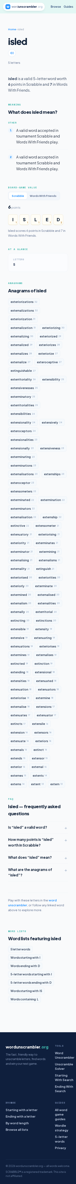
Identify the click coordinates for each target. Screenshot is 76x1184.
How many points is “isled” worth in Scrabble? (31, 842)
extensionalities (24, 439)
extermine (44, 698)
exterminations (23, 465)
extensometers (23, 491)
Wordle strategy (61, 1127)
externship (52, 517)
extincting (20, 620)
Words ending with (25, 966)
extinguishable (23, 370)
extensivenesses (24, 388)
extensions (45, 706)
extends (18, 758)
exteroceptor (22, 483)
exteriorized (50, 336)
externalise (20, 706)
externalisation (23, 517)
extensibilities (23, 413)
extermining (49, 551)
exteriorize (48, 353)
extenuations (22, 646)
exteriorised (21, 577)
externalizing (22, 336)
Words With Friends (43, 195)
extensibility (53, 379)
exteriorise (20, 698)
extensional (45, 672)
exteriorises (49, 646)
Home (12, 29)
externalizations (24, 310)
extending (19, 672)
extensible (20, 629)
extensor (40, 758)
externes (18, 775)
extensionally (22, 448)
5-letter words (61, 1139)
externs (18, 784)
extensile (40, 723)
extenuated (46, 681)
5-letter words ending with (31, 982)
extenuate (20, 741)
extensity (43, 629)
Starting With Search (64, 1077)
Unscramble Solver (64, 1066)
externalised (48, 594)
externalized (21, 345)
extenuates (20, 715)
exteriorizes (49, 345)
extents (40, 775)
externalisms (49, 560)
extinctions (46, 620)
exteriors (43, 741)
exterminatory (23, 396)
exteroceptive (49, 362)
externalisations (24, 474)
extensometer (47, 525)
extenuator (46, 715)
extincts (18, 723)
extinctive (20, 525)
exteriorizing (53, 328)
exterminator (22, 551)
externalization (23, 328)
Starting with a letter (21, 1110)
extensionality (23, 422)
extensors (42, 732)
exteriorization (23, 319)
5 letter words (20, 949)
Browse (56, 6)
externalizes (21, 353)
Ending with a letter (20, 1116)
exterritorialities (24, 405)
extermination (53, 500)
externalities (49, 603)
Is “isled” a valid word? (27, 827)
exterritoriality (23, 379)
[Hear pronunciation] (12, 53)
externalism (21, 603)
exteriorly (20, 586)
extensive (19, 638)
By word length (17, 1123)
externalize (20, 362)
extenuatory (21, 534)
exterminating (23, 457)
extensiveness (52, 448)
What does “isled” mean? (30, 857)
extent (37, 784)
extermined (21, 594)
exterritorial (46, 612)
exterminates (47, 543)
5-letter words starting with (31, 974)
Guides (68, 6)
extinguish (45, 568)
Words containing (25, 999)
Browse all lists (17, 1129)
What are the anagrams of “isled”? (30, 872)
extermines (20, 655)
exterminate (46, 586)
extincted (19, 663)
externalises (46, 655)
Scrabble (18, 195)
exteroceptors (23, 431)
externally (20, 612)
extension (19, 732)
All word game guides (61, 1114)
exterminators (23, 508)
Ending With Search (64, 1088)
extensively (52, 422)
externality (20, 568)
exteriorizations (24, 302)
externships (54, 474)
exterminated (22, 500)
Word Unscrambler (64, 1055)
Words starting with (25, 957)
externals (19, 749)
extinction (43, 663)
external (39, 767)
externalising (21, 560)
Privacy (60, 1148)
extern (56, 784)
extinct (40, 749)
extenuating (44, 638)
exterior (18, 767)
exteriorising (49, 534)
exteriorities (49, 577)
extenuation (21, 689)
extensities (20, 681)
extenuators (48, 689)
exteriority (20, 543)
